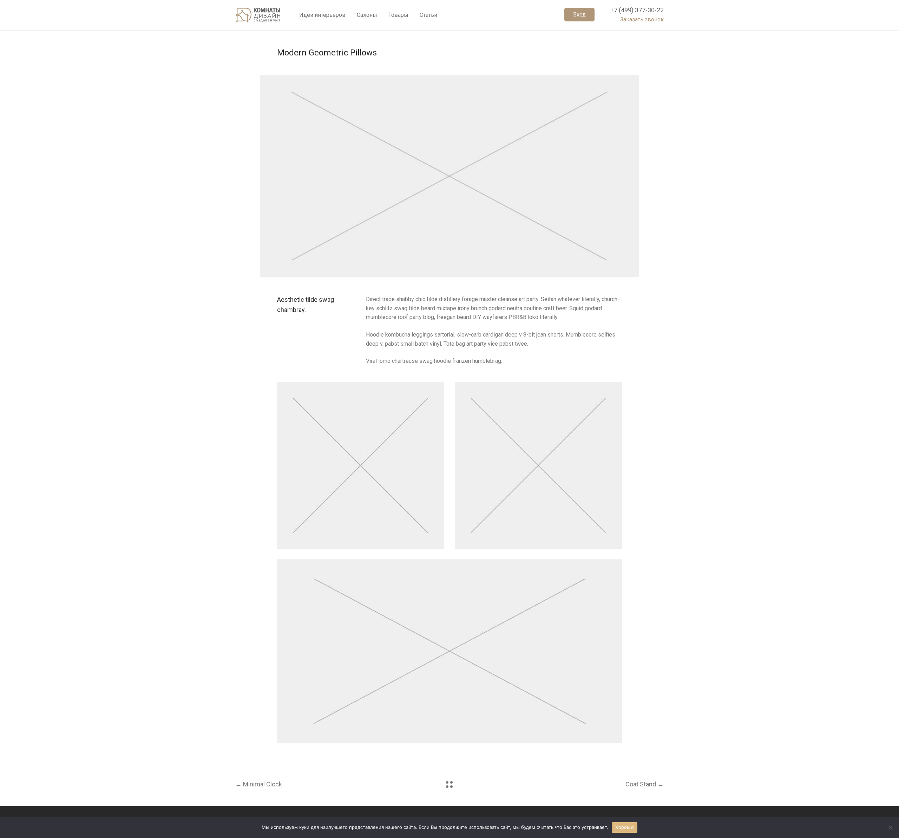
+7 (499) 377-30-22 (637, 10)
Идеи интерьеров (322, 15)
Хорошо (624, 827)
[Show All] (449, 784)
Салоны (367, 15)
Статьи (428, 15)
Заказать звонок (642, 19)
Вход (579, 14)
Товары (398, 15)
